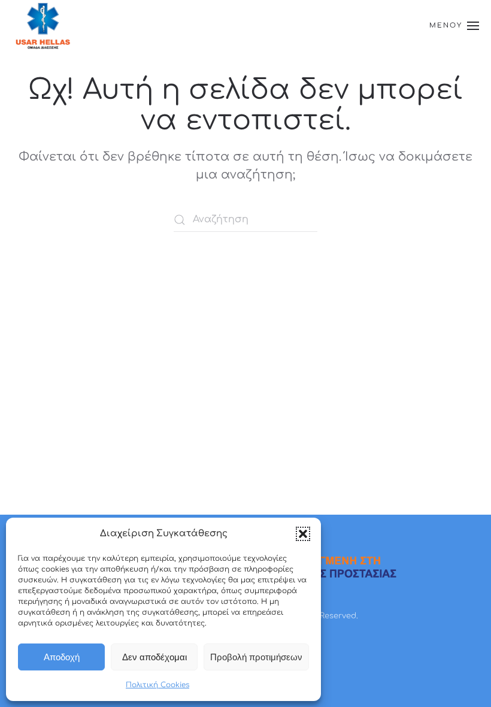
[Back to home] (43, 25)
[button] (303, 534)
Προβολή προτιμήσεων (256, 657)
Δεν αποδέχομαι (154, 657)
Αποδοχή (62, 657)
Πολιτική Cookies (157, 685)
